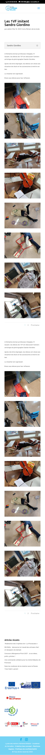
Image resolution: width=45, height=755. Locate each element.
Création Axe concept (23, 746)
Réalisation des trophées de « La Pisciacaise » (21, 643)
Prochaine (35, 325)
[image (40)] (22, 228)
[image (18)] (22, 109)
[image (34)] (22, 198)
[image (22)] (22, 138)
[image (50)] (22, 288)
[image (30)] (22, 168)
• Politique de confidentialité (25, 749)
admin (9, 29)
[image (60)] (22, 318)
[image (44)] (22, 258)
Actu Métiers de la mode (31, 29)
